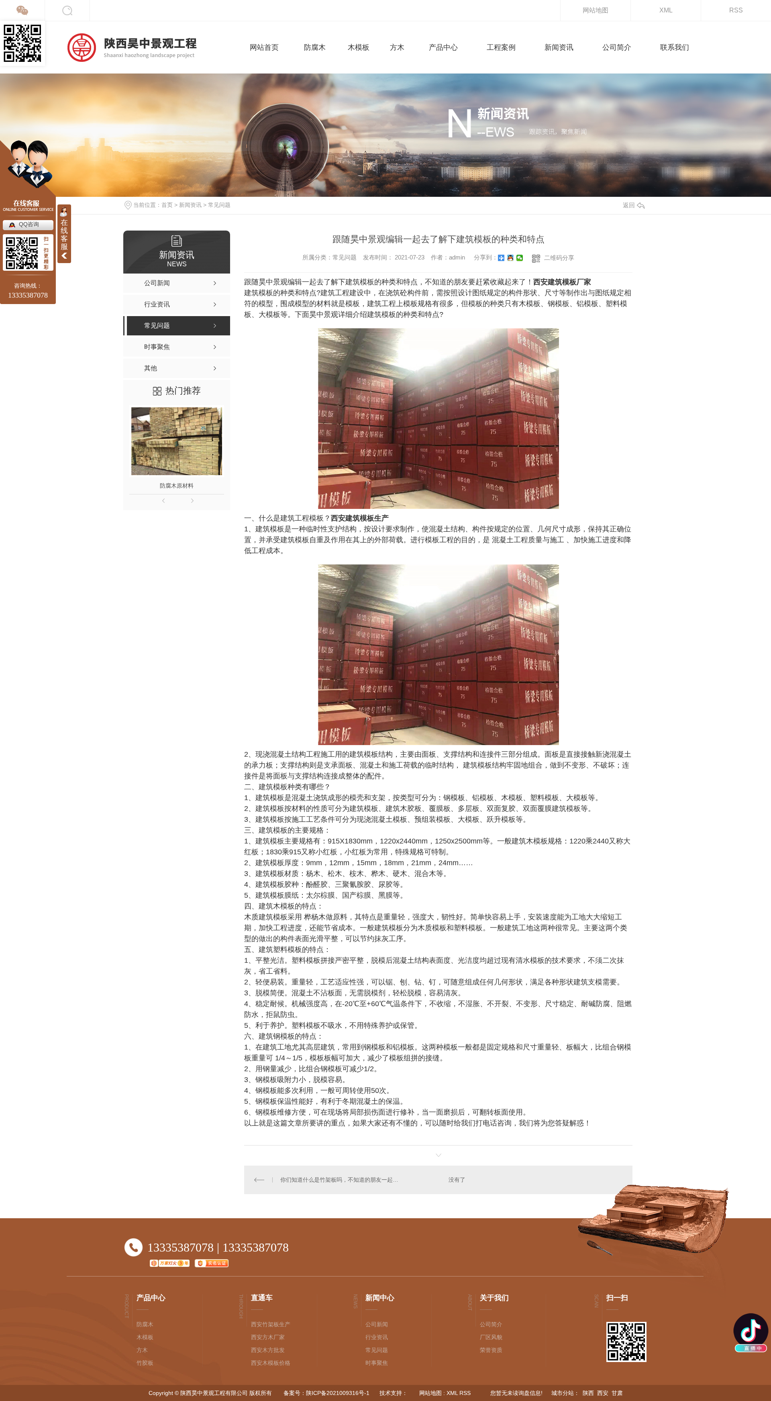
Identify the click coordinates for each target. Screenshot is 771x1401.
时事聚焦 (376, 1363)
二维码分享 (559, 257)
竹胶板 (145, 1363)
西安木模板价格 (270, 1363)
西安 (602, 1393)
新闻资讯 (190, 205)
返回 (629, 205)
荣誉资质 (491, 1350)
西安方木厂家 (268, 1337)
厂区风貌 (491, 1337)
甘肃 (617, 1393)
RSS (736, 10)
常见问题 (219, 205)
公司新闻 (376, 1324)
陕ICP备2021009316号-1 (337, 1393)
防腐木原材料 (177, 485)
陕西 (588, 1393)
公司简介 (491, 1324)
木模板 (145, 1337)
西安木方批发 (268, 1350)
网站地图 (595, 10)
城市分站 (562, 1393)
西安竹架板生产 (270, 1324)
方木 (142, 1350)
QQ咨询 (29, 224)
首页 (167, 205)
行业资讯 (376, 1337)
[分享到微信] (519, 258)
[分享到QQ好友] (510, 258)
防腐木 (145, 1324)
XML (666, 10)
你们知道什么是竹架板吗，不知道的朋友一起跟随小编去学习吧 (341, 1179)
